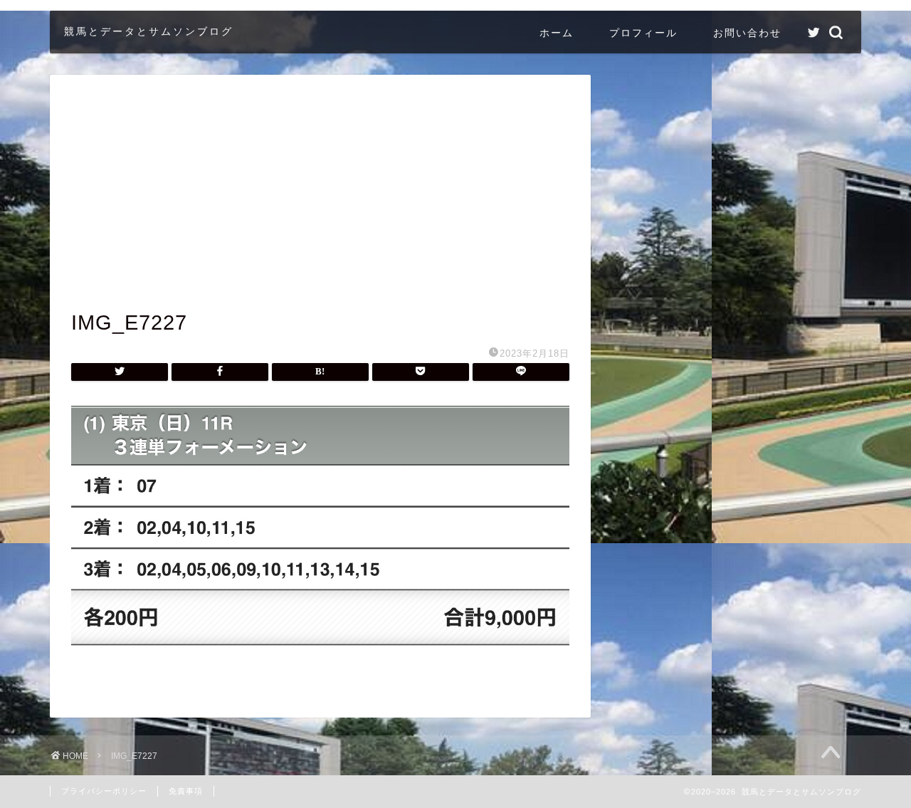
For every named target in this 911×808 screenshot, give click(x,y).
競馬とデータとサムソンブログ (148, 31)
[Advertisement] (320, 203)
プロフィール (643, 32)
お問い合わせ (747, 32)
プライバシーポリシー (104, 791)
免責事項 (186, 791)
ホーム (556, 32)
